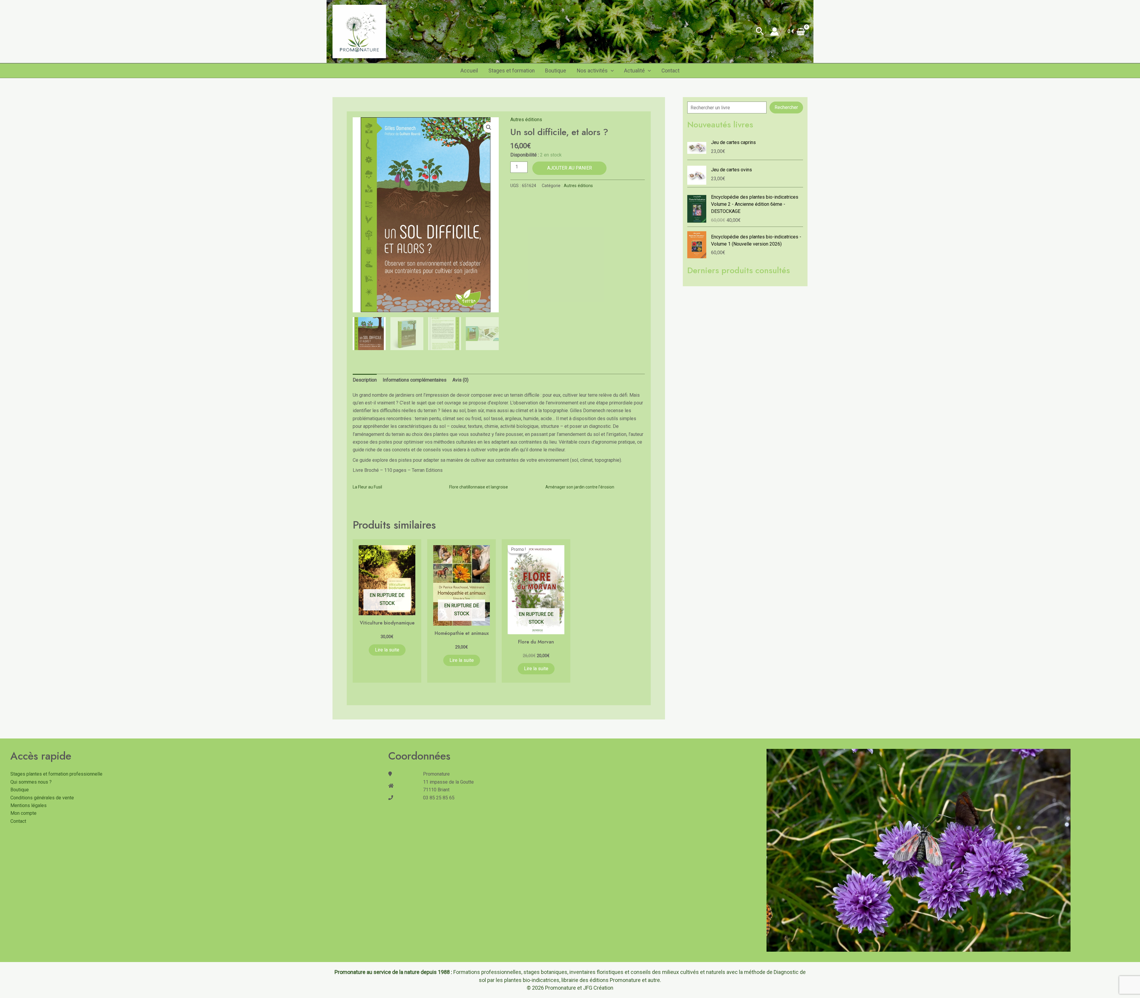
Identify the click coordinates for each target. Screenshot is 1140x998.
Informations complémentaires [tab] (414, 380)
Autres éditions (526, 119)
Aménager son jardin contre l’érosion (579, 487)
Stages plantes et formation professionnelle (56, 774)
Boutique (555, 71)
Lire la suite (387, 650)
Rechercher (786, 107)
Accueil (469, 71)
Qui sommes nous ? (31, 782)
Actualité (634, 71)
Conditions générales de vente (42, 798)
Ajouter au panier (569, 168)
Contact (670, 71)
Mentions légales (28, 805)
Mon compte (23, 813)
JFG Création (598, 988)
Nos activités (592, 71)
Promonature (560, 988)
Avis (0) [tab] (460, 380)
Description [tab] (365, 380)
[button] (760, 31)
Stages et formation (511, 71)
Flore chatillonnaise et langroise (478, 487)
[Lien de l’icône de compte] (774, 31)
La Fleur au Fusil (367, 487)
